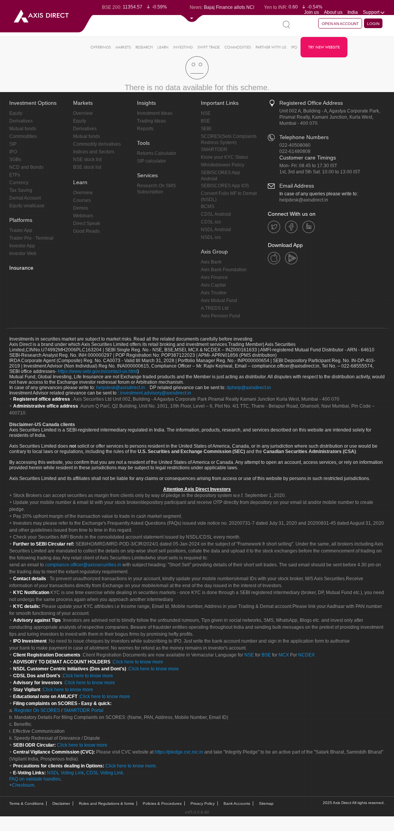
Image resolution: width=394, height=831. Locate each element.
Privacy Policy (202, 803)
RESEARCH (144, 47)
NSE (205, 113)
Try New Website (324, 47)
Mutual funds (22, 128)
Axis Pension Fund (220, 316)
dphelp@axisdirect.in (249, 387)
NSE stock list (87, 159)
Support (372, 12)
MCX (284, 655)
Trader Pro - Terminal (31, 238)
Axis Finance (214, 277)
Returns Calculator (156, 153)
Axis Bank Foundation (224, 269)
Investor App (22, 245)
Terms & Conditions (26, 803)
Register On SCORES (36, 710)
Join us (311, 12)
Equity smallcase (27, 205)
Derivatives (21, 121)
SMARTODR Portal (83, 710)
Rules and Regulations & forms (106, 803)
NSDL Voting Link (65, 773)
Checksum (23, 785)
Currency (18, 182)
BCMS (207, 206)
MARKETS (123, 47)
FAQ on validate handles (34, 779)
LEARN (163, 47)
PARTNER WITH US (270, 47)
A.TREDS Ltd (215, 308)
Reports (145, 128)
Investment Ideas (154, 113)
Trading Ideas (151, 121)
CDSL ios (211, 222)
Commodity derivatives (97, 144)
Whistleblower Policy (222, 165)
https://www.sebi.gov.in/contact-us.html (97, 371)
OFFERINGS (100, 47)
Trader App (20, 230)
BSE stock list (87, 167)
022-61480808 (295, 151)
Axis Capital (213, 285)
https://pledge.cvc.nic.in (179, 752)
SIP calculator (151, 161)
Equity (15, 113)
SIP (13, 144)
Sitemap (266, 803)
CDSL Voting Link (104, 773)
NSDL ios (211, 237)
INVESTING (183, 47)
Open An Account (340, 24)
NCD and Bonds (26, 167)
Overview (83, 113)
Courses (82, 200)
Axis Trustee (214, 292)
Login (373, 24)
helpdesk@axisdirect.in (303, 200)
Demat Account (25, 198)
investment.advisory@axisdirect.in (155, 393)
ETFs (14, 175)
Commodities (23, 136)
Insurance (21, 268)
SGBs (15, 159)
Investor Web (23, 253)
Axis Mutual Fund (219, 300)
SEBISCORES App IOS (225, 185)
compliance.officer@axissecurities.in (83, 564)
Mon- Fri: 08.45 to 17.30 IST (308, 165)
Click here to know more (138, 662)
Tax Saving (20, 190)
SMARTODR (214, 149)
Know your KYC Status (224, 157)
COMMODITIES (237, 47)
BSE (205, 121)
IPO (294, 47)
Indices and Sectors (93, 151)
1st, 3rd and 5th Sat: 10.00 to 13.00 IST (319, 172)
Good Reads (86, 231)
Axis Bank (211, 262)
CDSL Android (216, 214)
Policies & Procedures (162, 803)
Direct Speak (86, 223)
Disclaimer (61, 803)
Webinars (83, 215)
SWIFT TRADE (208, 47)
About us (333, 12)
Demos (80, 208)
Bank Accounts (237, 803)
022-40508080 (295, 145)
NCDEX (306, 655)
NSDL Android (216, 229)
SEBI (206, 128)
